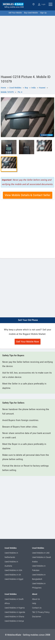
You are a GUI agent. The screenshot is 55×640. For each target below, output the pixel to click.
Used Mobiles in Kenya (14, 621)
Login (43, 4)
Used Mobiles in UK (13, 574)
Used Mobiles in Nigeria (15, 607)
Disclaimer (36, 616)
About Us (36, 599)
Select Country (34, 4)
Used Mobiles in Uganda (15, 612)
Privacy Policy (44, 612)
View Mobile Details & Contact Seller (27, 195)
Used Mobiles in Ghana (14, 616)
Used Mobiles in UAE (41, 553)
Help (34, 603)
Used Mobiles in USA (13, 570)
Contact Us (36, 607)
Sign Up (43, 13)
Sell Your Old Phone (28, 320)
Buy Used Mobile (31, 13)
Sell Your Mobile (15, 13)
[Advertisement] (27, 44)
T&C (34, 612)
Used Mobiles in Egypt (14, 579)
